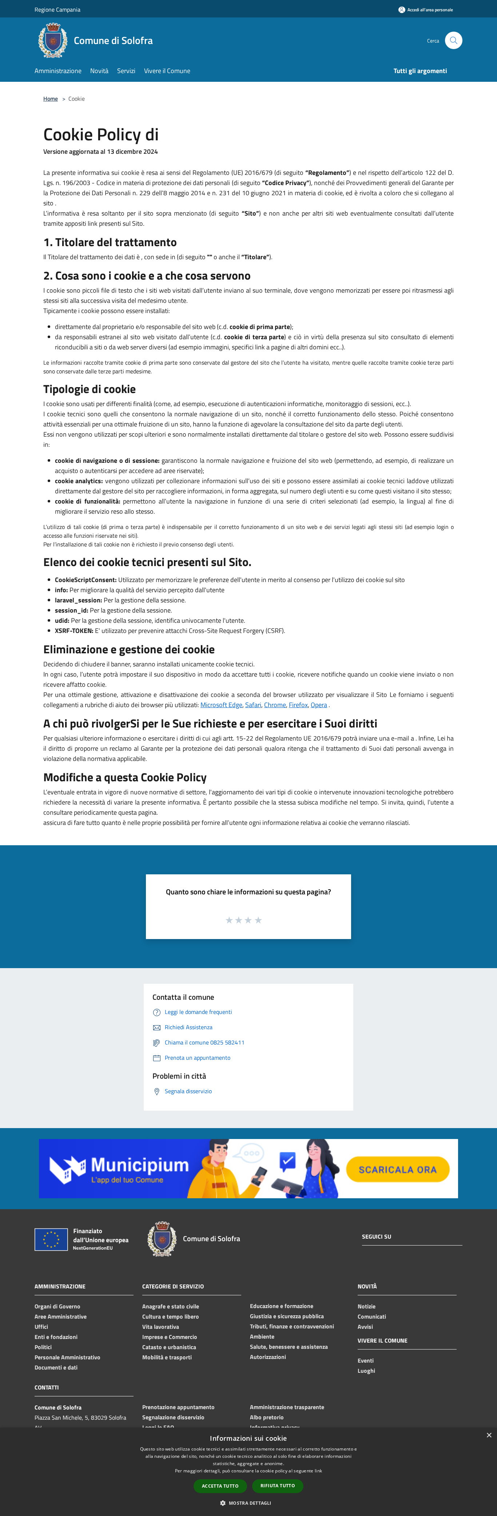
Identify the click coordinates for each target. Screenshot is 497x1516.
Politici (43, 1347)
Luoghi (366, 1370)
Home (50, 98)
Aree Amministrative (61, 1316)
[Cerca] (453, 40)
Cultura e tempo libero (170, 1316)
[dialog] (248, 1472)
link (318, 1471)
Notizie (366, 1306)
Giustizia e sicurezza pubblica (287, 1316)
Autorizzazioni (268, 1356)
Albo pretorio (267, 1417)
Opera (319, 705)
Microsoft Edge (221, 705)
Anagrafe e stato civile (170, 1306)
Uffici (41, 1326)
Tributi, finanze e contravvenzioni (292, 1326)
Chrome (275, 705)
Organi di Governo (57, 1306)
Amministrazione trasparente (287, 1407)
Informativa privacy (274, 1427)
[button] (248, 1503)
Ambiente (262, 1336)
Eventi (366, 1360)
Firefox (298, 705)
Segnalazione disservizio (173, 1417)
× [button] (489, 1435)
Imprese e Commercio (169, 1336)
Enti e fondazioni (56, 1336)
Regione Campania (57, 9)
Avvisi (365, 1326)
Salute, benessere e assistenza (289, 1346)
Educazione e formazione (281, 1306)
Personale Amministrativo (67, 1357)
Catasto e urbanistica (169, 1347)
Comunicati (372, 1316)
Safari (253, 705)
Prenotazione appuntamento (178, 1407)
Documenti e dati (56, 1367)
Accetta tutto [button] (220, 1486)
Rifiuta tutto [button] (278, 1486)
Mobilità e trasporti (167, 1357)
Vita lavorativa (160, 1326)
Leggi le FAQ (158, 1427)
